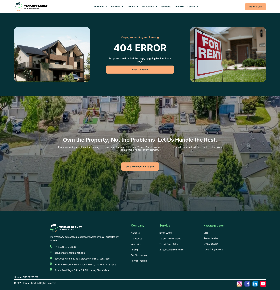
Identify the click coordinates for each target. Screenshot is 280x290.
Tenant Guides (211, 238)
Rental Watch (165, 232)
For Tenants (148, 6)
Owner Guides (211, 243)
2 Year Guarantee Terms (171, 249)
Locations (99, 6)
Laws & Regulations (213, 249)
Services (115, 6)
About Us (179, 6)
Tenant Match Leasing (170, 238)
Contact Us (193, 6)
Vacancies (166, 6)
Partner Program (139, 260)
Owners (131, 6)
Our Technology (139, 255)
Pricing (134, 249)
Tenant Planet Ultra (168, 244)
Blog (206, 232)
